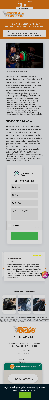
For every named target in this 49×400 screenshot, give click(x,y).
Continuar (24, 395)
